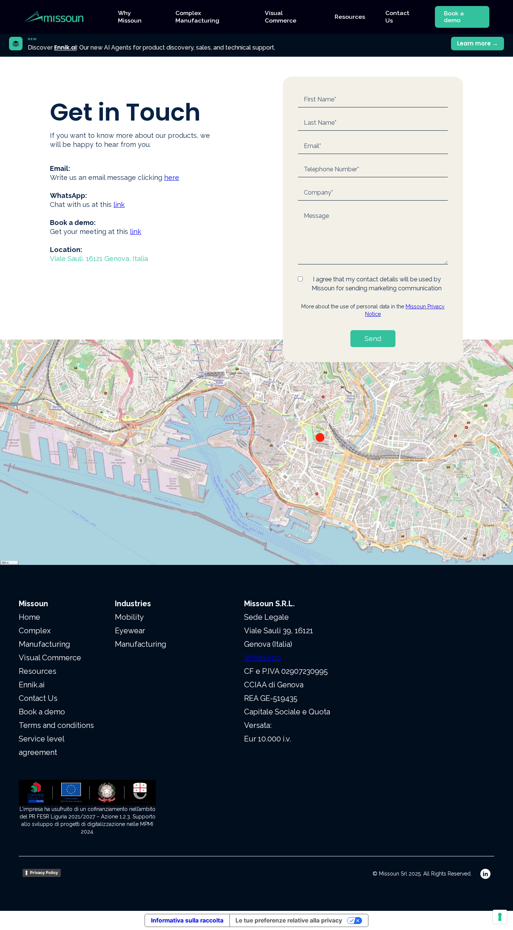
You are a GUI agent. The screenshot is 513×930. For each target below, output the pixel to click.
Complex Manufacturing (44, 637)
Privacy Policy (44, 872)
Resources (37, 671)
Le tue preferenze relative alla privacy (288, 920)
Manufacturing (140, 644)
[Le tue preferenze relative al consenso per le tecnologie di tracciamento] (500, 917)
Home (29, 617)
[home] (63, 16)
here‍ (171, 177)
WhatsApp (262, 657)
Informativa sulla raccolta (187, 920)
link (119, 204)
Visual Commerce (50, 657)
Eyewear (130, 630)
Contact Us (38, 698)
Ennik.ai (32, 684)
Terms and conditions (56, 725)
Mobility (129, 617)
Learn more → (477, 43)
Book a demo (454, 16)
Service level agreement (41, 745)
